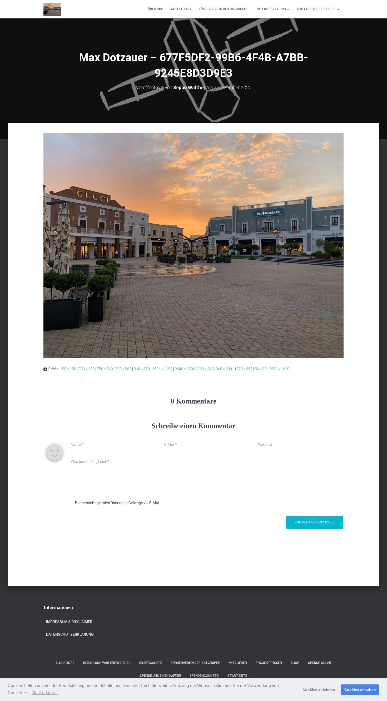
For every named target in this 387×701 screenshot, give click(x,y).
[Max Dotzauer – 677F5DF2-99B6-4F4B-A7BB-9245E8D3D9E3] (193, 245)
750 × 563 (105, 369)
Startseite (237, 676)
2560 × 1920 (279, 369)
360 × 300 (224, 369)
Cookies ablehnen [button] (318, 690)
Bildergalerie (150, 663)
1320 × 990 (243, 369)
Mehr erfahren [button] (45, 692)
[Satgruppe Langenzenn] (52, 9)
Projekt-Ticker (269, 663)
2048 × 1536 (185, 369)
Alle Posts (65, 663)
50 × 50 (261, 369)
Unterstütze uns (271, 9)
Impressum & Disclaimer (69, 622)
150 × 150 (68, 369)
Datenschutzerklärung (70, 634)
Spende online (320, 663)
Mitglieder (238, 663)
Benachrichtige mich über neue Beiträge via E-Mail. (117, 503)
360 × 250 (142, 369)
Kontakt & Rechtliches (317, 9)
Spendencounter (204, 676)
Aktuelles (180, 9)
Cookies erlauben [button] (360, 690)
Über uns (155, 9)
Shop (295, 663)
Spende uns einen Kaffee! (160, 676)
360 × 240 (205, 369)
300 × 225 (86, 369)
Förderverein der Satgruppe (223, 9)
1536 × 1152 (162, 369)
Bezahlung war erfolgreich (107, 663)
